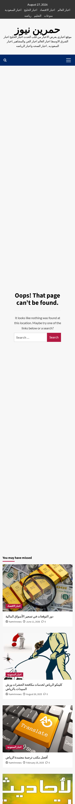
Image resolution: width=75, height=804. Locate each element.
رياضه (27, 15)
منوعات (48, 15)
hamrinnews (15, 621)
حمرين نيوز (37, 30)
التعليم (37, 15)
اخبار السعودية (13, 9)
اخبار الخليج (30, 9)
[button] (5, 60)
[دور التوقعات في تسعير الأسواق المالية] (38, 587)
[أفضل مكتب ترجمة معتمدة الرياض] (38, 728)
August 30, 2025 (34, 694)
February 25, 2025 (35, 763)
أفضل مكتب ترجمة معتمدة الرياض (27, 757)
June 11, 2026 (33, 621)
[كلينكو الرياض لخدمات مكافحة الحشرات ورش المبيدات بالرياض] (38, 656)
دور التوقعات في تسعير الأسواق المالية (29, 616)
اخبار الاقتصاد (47, 9)
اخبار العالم (64, 9)
